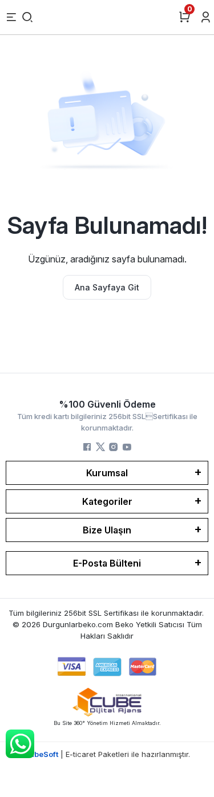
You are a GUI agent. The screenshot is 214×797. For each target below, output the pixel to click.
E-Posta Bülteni (107, 563)
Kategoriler (107, 501)
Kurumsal (107, 473)
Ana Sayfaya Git (107, 287)
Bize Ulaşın (107, 530)
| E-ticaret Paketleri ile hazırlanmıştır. (107, 754)
